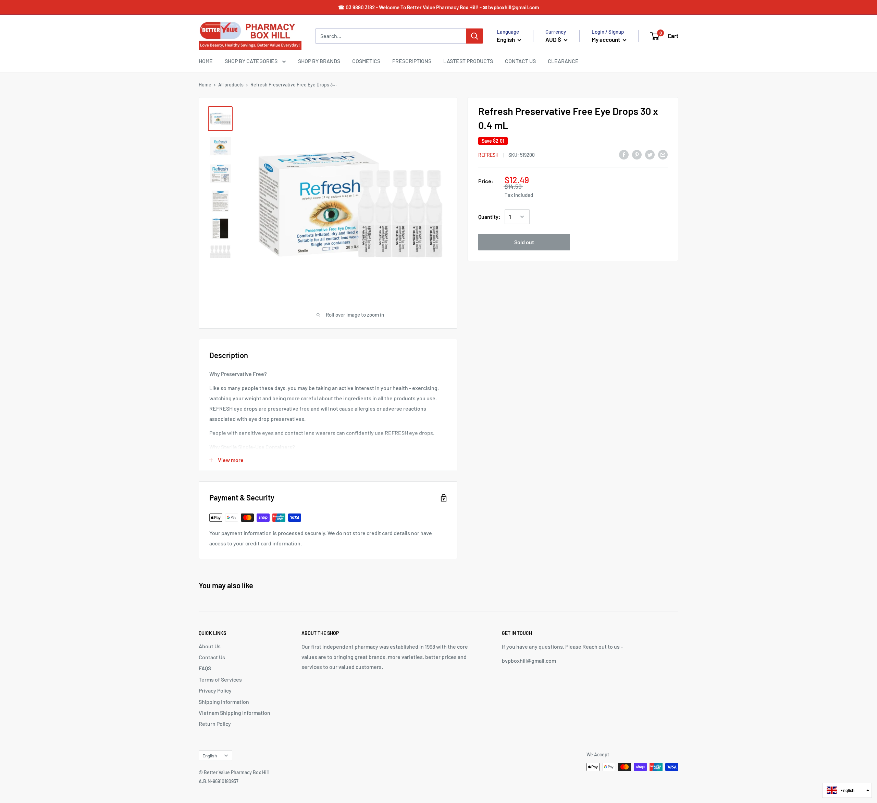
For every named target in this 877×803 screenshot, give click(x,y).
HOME (206, 61)
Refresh (488, 155)
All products (231, 84)
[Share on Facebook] (624, 154)
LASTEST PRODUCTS (468, 61)
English (209, 755)
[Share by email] (663, 154)
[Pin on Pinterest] (637, 154)
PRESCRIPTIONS (411, 61)
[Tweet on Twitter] (650, 154)
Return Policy (215, 723)
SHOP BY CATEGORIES (252, 61)
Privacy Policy (215, 690)
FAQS (205, 668)
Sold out (524, 242)
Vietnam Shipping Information (234, 712)
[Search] (474, 36)
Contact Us (212, 657)
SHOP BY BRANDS (319, 61)
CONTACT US (520, 61)
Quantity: (489, 216)
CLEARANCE (563, 61)
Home (205, 84)
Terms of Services (220, 679)
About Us (210, 646)
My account (606, 39)
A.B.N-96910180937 (218, 781)
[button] (847, 790)
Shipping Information (224, 701)
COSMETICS (366, 61)
